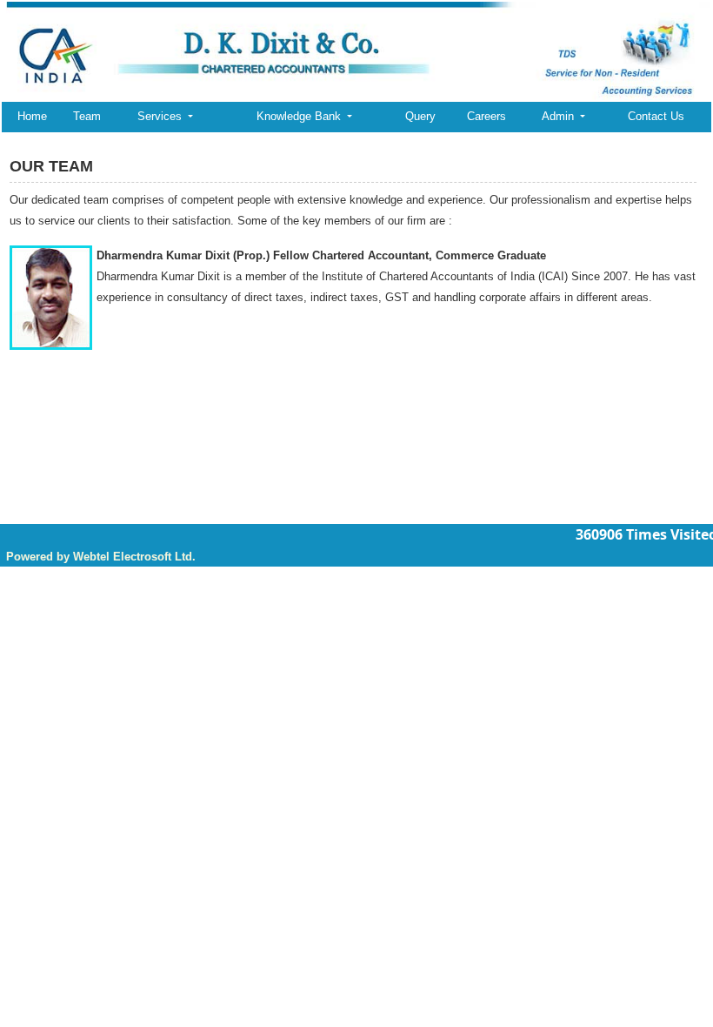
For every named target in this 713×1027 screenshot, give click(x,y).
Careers (486, 116)
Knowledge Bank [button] (300, 116)
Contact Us (656, 116)
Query (420, 116)
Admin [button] (559, 116)
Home (32, 116)
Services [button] (161, 116)
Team (87, 116)
